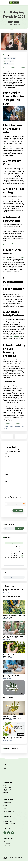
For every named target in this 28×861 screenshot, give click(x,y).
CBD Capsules (7, 787)
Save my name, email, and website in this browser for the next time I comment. (14, 497)
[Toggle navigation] (3, 2)
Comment (8, 456)
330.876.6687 (10, 811)
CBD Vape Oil (6, 791)
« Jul (13, 563)
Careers (5, 774)
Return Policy (6, 843)
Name (7, 474)
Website (7, 488)
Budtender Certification (9, 823)
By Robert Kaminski (10, 58)
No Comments (9, 64)
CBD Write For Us (7, 821)
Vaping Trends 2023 (10, 426)
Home (5, 768)
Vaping (7, 55)
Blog (4, 777)
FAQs (4, 842)
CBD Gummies (7, 789)
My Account (6, 848)
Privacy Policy (7, 845)
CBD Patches (6, 792)
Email (6, 481)
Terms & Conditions (8, 847)
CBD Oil (5, 785)
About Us (5, 771)
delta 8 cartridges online (16, 336)
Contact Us (6, 820)
